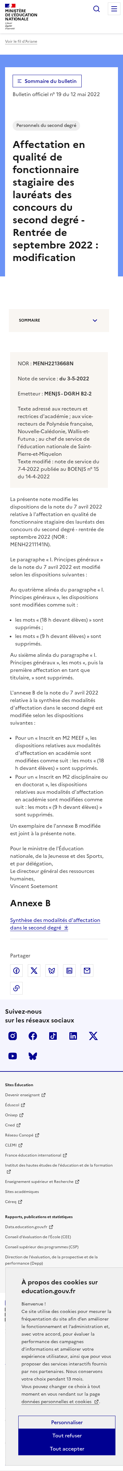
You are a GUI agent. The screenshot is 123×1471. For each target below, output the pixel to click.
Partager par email (87, 970)
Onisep (11, 1115)
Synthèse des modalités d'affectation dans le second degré (55, 923)
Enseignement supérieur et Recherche (39, 1182)
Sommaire (29, 320)
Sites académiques (22, 1192)
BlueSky (32, 1056)
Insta (12, 1035)
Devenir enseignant (22, 1095)
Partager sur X (34, 970)
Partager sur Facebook (16, 970)
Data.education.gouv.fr (26, 1227)
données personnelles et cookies (57, 1401)
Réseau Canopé (19, 1135)
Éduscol (12, 1105)
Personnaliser (67, 1422)
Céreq (10, 1202)
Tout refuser (67, 1435)
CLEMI (11, 1145)
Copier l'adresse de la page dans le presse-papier (16, 988)
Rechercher (96, 9)
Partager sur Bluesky (51, 970)
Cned (10, 1125)
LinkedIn (73, 1035)
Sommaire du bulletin (51, 81)
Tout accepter (67, 1448)
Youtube (12, 1056)
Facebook (32, 1035)
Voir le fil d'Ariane (21, 41)
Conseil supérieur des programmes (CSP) (42, 1247)
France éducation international (33, 1155)
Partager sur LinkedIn (69, 970)
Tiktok (53, 1035)
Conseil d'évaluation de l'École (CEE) (38, 1237)
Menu (114, 9)
